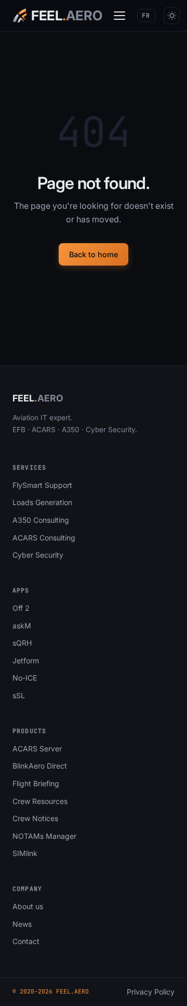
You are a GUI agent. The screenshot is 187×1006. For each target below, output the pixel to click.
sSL (18, 695)
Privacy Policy (151, 991)
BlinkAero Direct (39, 765)
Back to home (93, 254)
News (22, 924)
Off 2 (21, 607)
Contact (25, 941)
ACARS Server (37, 748)
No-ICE (24, 677)
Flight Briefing (35, 783)
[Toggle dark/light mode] (172, 15)
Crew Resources (40, 801)
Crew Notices (35, 818)
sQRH (22, 642)
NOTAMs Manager (44, 836)
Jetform (25, 660)
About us (27, 906)
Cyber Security (37, 554)
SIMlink (24, 853)
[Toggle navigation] (120, 15)
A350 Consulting (40, 519)
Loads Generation (42, 502)
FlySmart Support (42, 485)
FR (146, 15)
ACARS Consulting (43, 537)
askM (21, 625)
